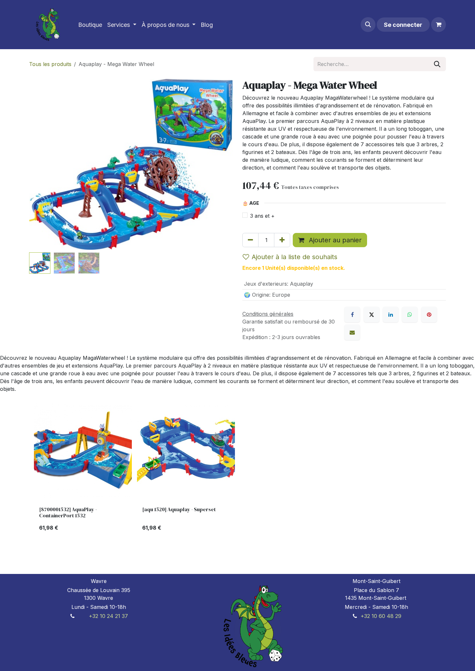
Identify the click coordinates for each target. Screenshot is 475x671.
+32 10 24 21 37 (108, 616)
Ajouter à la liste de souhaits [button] (294, 257)
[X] (371, 314)
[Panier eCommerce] (438, 24)
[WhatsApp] (409, 314)
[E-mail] (352, 332)
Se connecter (403, 24)
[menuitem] (90, 25)
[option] (237, 470)
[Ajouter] (282, 240)
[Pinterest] (429, 314)
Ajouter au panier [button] (334, 240)
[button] (368, 24)
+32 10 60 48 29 (381, 616)
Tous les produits (50, 64)
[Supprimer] (250, 240)
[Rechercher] (437, 64)
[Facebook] (352, 314)
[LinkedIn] (390, 314)
